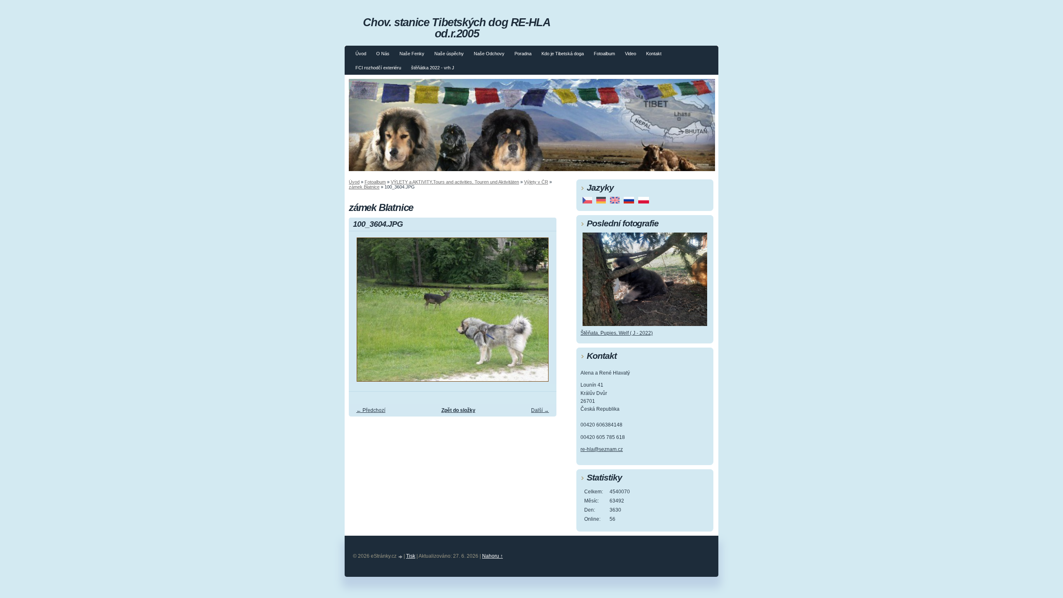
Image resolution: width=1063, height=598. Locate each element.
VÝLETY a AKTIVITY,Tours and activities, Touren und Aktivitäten (455, 181)
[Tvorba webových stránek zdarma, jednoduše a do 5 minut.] (401, 557)
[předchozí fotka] (362, 313)
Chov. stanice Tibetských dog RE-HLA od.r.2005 (456, 28)
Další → (540, 410)
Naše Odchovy (489, 53)
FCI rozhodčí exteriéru (378, 67)
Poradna (523, 53)
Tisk (410, 556)
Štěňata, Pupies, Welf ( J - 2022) (616, 333)
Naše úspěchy (449, 53)
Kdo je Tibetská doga (562, 53)
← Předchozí (370, 410)
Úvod (360, 53)
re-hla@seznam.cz (601, 449)
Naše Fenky (411, 53)
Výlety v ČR (536, 181)
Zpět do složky (458, 410)
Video (630, 53)
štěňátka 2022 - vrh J (432, 67)
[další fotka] (543, 313)
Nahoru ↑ (492, 556)
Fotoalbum (604, 53)
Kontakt (653, 53)
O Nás (382, 53)
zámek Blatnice (364, 186)
